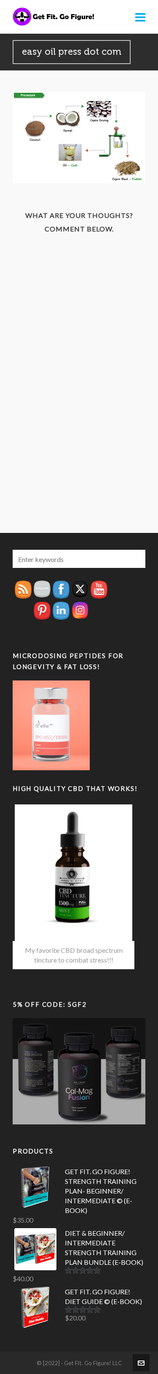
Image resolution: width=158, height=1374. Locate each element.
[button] (134, 559)
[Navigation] (140, 17)
